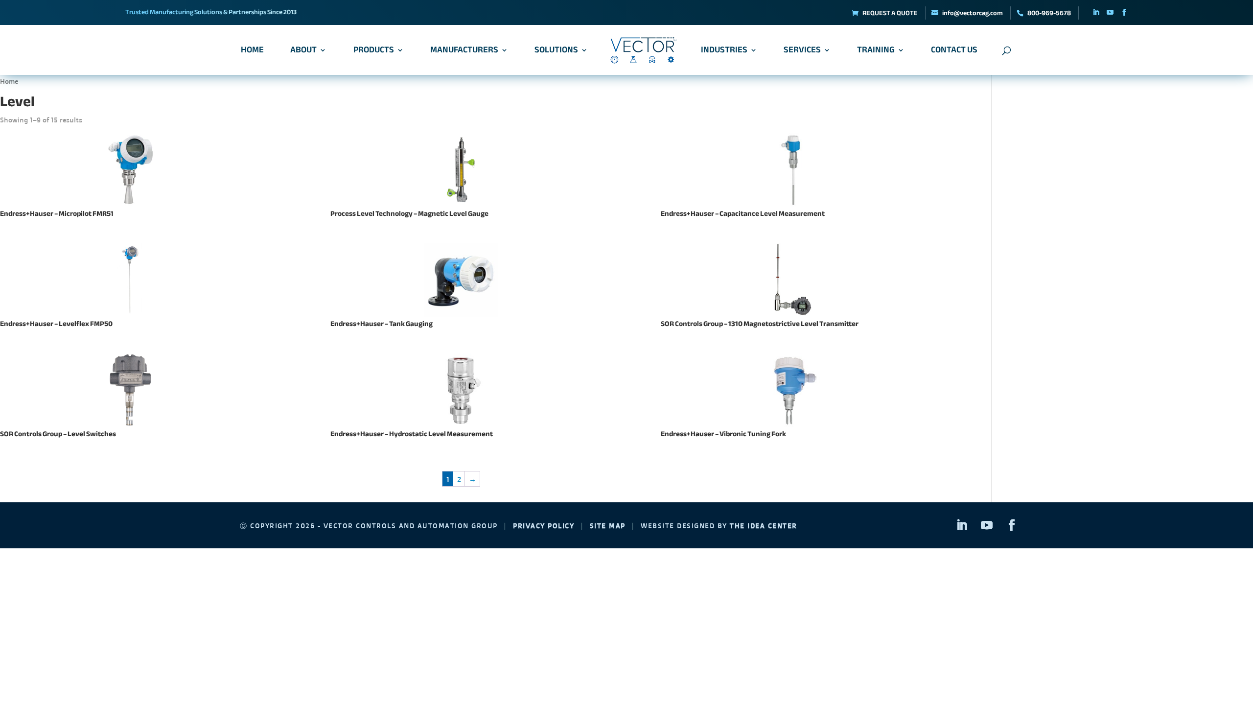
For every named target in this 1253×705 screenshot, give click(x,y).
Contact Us (954, 52)
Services (802, 52)
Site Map (608, 525)
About (303, 52)
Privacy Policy (543, 525)
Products (373, 52)
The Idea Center (763, 525)
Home (252, 52)
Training (876, 52)
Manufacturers (464, 52)
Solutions (556, 52)
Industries (724, 52)
